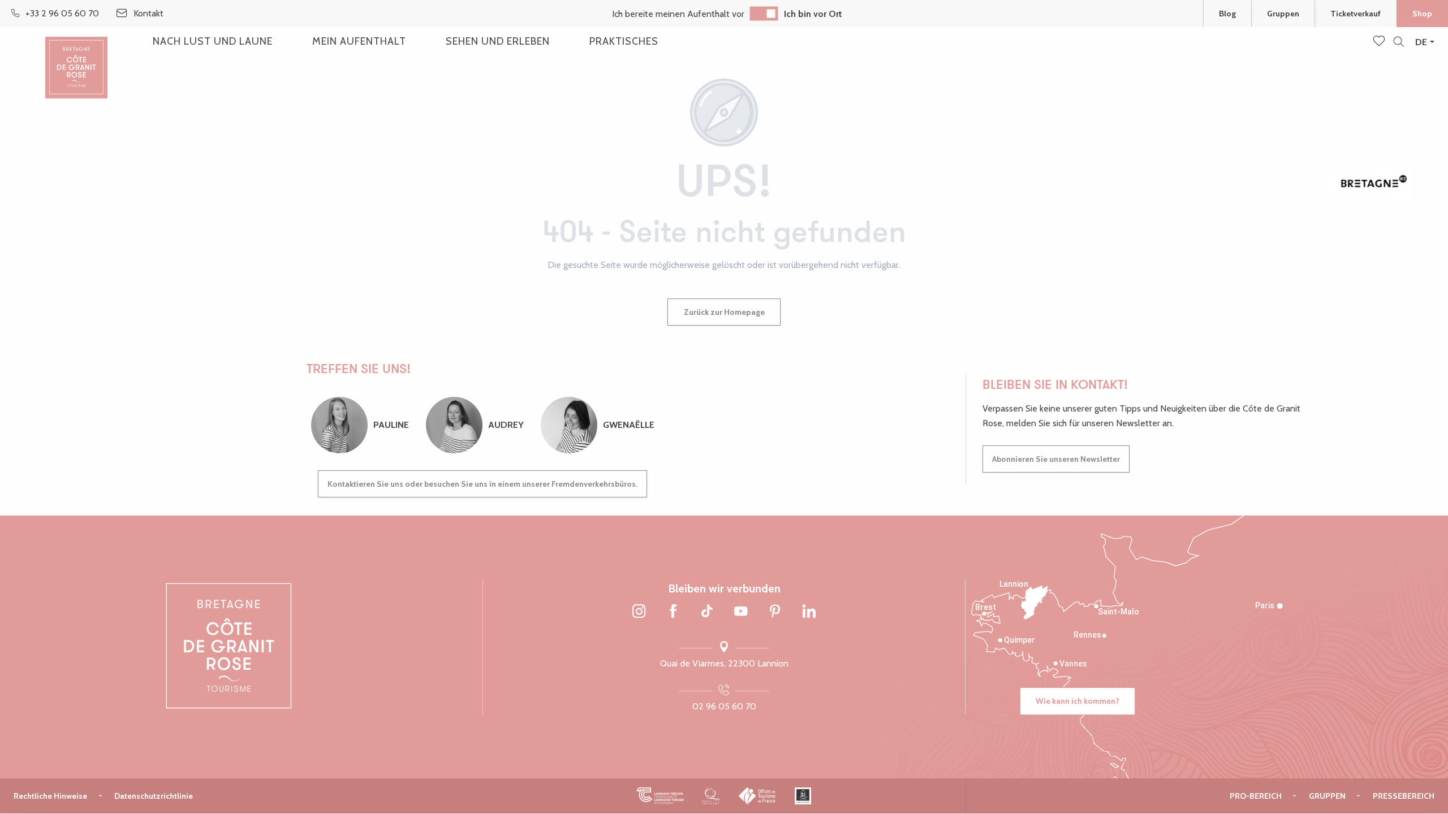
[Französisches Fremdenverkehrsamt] (758, 795)
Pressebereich (1403, 796)
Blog (1227, 13)
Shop (1422, 13)
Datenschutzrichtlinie (153, 796)
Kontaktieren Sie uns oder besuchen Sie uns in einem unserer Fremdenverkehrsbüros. (482, 484)
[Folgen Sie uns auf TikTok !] (707, 612)
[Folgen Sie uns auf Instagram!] (639, 612)
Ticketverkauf (1355, 13)
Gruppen (1283, 13)
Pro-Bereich (1256, 796)
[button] (1398, 42)
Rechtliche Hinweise (50, 796)
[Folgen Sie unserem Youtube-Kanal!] (741, 612)
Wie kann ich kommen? (1077, 701)
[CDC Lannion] (660, 795)
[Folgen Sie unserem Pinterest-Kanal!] (775, 612)
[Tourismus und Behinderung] (803, 795)
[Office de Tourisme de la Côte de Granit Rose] (76, 58)
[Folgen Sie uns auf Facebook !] (673, 612)
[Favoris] (1380, 42)
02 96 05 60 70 (724, 706)
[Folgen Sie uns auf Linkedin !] (809, 612)
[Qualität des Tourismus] (711, 795)
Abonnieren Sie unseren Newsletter (1056, 459)
